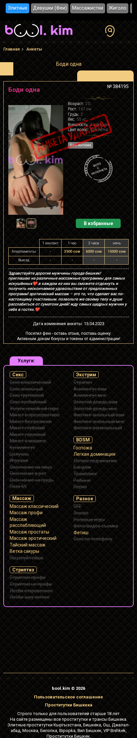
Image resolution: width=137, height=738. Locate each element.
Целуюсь (19, 454)
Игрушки (19, 460)
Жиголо (117, 8)
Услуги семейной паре (34, 408)
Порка (80, 486)
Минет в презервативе (35, 415)
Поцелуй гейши (26, 557)
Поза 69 (18, 486)
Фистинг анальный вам (98, 415)
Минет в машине (28, 440)
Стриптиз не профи (31, 584)
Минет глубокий (27, 427)
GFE (77, 506)
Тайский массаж (28, 545)
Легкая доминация (94, 454)
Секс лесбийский (28, 402)
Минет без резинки (31, 421)
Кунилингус (22, 447)
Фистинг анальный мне (98, 421)
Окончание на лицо (31, 467)
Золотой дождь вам (95, 402)
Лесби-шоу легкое (30, 597)
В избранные (98, 223)
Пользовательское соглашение (68, 696)
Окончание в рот (28, 473)
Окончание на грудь (32, 480)
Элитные (17, 8)
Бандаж (82, 467)
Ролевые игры (89, 519)
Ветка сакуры (24, 551)
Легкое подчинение (95, 460)
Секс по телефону (92, 539)
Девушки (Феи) (50, 8)
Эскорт (81, 513)
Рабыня (81, 480)
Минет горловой (28, 434)
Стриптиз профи (28, 577)
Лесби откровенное (31, 590)
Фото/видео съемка (95, 526)
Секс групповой (27, 395)
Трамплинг (85, 473)
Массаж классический (34, 506)
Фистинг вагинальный (97, 427)
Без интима (80, 145)
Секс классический (30, 382)
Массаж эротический (33, 538)
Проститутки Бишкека (68, 704)
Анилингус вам (89, 389)
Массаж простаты (29, 532)
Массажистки (87, 8)
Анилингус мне (89, 395)
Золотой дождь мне (95, 408)
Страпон (82, 382)
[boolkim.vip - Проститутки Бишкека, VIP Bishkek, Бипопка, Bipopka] (38, 38)
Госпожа (82, 447)
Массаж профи (26, 512)
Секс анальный (26, 389)
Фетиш (80, 532)
